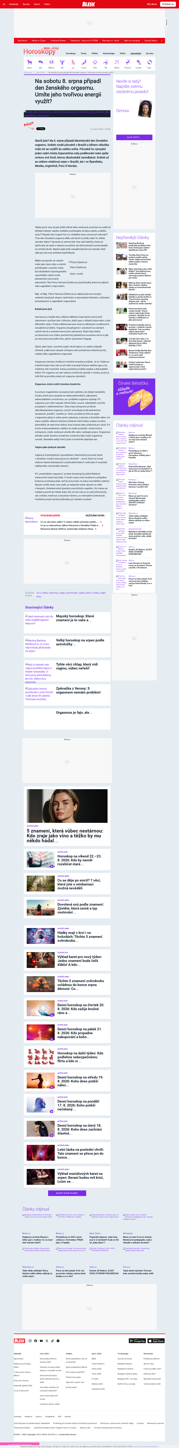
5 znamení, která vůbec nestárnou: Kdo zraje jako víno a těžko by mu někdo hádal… (65, 836)
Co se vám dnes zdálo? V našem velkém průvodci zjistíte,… (69, 522)
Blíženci (51, 68)
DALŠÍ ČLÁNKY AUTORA (95, 515)
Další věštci (133, 137)
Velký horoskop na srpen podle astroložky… (80, 642)
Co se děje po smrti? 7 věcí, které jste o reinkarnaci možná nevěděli (79, 884)
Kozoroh (127, 68)
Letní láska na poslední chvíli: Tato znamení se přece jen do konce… (80, 1153)
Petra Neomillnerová (50, 515)
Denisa (122, 110)
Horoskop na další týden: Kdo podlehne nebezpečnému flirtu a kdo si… (80, 1057)
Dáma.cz (132, 576)
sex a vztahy (42, 593)
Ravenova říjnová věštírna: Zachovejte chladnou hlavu (67, 529)
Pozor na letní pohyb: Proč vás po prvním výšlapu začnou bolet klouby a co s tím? (140, 582)
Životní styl (62, 953)
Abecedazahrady (135, 529)
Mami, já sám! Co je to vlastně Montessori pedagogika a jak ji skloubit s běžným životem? (138, 500)
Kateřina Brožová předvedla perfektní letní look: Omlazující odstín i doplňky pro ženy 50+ (140, 246)
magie (62, 593)
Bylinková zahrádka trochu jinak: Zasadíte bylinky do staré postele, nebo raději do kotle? (140, 534)
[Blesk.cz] (88, 4)
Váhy (95, 68)
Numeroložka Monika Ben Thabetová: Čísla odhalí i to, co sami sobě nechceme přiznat (140, 353)
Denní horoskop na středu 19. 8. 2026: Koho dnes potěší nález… (80, 1081)
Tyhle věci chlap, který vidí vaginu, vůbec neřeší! (77, 666)
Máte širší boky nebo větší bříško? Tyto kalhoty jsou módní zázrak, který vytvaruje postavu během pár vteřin (140, 273)
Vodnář (138, 68)
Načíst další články (67, 1193)
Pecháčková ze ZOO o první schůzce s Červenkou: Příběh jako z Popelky (140, 454)
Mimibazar (133, 493)
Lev (73, 68)
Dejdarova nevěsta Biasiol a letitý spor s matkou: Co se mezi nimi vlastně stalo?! (140, 438)
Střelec (116, 68)
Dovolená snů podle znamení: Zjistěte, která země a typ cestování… (80, 908)
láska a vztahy (92, 593)
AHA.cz (131, 547)
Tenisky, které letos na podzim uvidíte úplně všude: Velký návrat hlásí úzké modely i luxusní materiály (140, 259)
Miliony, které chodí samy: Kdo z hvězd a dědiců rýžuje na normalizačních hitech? (140, 286)
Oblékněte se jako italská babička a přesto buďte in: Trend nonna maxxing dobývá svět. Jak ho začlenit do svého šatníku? (140, 299)
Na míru (149, 53)
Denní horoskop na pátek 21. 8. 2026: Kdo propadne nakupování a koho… (79, 1033)
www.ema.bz (138, 1447)
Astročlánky (136, 53)
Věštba (95, 53)
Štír (106, 68)
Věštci (122, 53)
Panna (84, 68)
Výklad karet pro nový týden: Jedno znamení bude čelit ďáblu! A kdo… (79, 961)
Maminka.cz (133, 513)
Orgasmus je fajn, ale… (74, 712)
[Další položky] (161, 40)
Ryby (149, 68)
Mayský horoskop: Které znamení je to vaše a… (75, 618)
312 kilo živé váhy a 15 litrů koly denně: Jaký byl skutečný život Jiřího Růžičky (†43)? (140, 342)
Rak (62, 68)
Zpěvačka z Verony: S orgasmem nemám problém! (78, 690)
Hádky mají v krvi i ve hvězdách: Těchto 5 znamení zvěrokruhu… (79, 937)
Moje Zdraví (133, 464)
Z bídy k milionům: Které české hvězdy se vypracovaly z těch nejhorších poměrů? (139, 365)
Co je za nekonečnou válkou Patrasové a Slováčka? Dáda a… (70, 525)
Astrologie (62, 852)
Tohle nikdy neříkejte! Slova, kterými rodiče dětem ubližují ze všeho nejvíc (139, 519)
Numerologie (109, 53)
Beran (29, 68)
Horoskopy (71, 53)
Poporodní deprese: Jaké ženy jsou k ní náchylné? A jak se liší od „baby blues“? (140, 468)
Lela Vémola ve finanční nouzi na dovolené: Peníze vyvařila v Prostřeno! (140, 565)
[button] (137, 1341)
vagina (82, 593)
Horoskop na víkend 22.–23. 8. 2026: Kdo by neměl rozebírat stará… (79, 860)
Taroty (83, 53)
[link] (30, 1341)
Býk (40, 68)
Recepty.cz (132, 480)
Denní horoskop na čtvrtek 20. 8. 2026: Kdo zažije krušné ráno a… (80, 1009)
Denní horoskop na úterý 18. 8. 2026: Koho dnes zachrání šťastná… (79, 1129)
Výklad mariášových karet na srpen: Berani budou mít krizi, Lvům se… (80, 1178)
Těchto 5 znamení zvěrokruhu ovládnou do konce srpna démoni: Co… (80, 985)
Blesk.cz (132, 432)
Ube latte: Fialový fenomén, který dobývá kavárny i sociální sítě (139, 484)
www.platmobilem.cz (151, 1447)
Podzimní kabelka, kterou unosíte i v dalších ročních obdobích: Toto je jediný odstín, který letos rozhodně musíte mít (140, 329)
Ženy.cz (126, 1267)
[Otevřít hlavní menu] (4, 4)
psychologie (71, 593)
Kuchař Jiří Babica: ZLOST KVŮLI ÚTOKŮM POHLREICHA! (140, 551)
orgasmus (53, 593)
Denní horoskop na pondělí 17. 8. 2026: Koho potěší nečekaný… (78, 1105)
